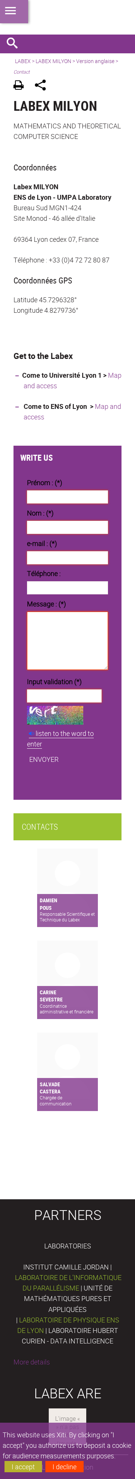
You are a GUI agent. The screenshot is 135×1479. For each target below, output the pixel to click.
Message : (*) (46, 603)
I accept (23, 1466)
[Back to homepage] (67, 17)
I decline (64, 1466)
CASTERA (50, 1091)
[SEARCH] (15, 44)
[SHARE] (43, 86)
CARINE (48, 992)
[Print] (21, 86)
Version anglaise (95, 61)
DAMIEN (48, 900)
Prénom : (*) (44, 482)
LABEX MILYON (53, 61)
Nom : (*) (40, 512)
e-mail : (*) (42, 543)
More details (32, 1361)
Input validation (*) (54, 681)
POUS (46, 907)
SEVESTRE (51, 999)
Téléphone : (44, 573)
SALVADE (50, 1084)
